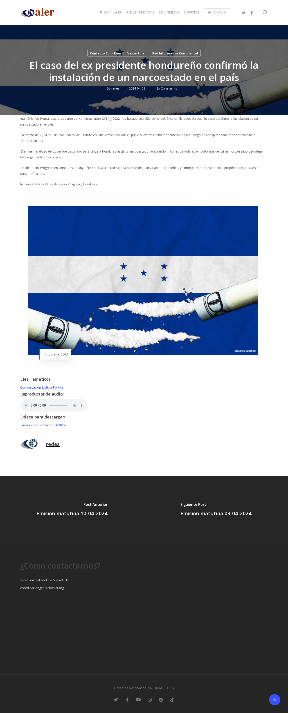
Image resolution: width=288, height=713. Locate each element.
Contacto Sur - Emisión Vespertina (117, 53)
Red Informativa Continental (175, 53)
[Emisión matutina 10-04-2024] (72, 510)
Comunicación (31, 387)
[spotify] (161, 699)
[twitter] (243, 12)
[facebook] (252, 12)
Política (58, 387)
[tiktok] (172, 699)
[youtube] (138, 699)
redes (115, 88)
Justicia (47, 387)
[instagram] (149, 699)
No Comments (166, 88)
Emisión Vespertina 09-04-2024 (42, 425)
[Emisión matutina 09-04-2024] (216, 510)
